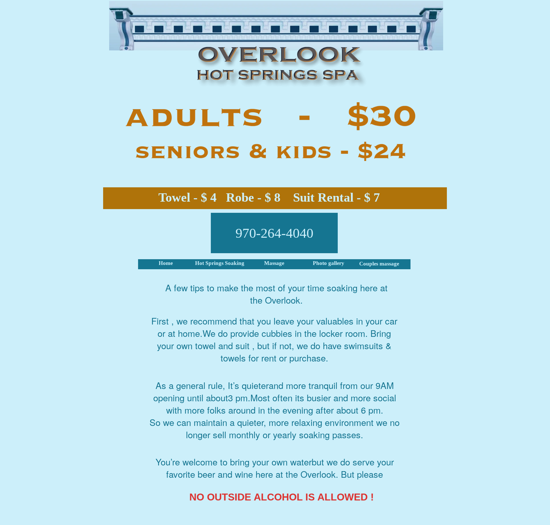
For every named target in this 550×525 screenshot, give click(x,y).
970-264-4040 (274, 233)
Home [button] (166, 263)
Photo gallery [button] (328, 263)
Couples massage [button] (379, 264)
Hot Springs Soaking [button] (219, 263)
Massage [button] (274, 263)
